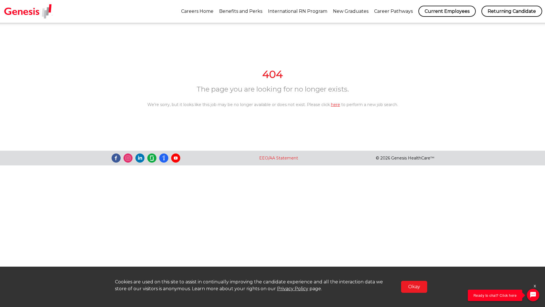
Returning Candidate (512, 11)
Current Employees (447, 11)
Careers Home (197, 11)
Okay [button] (414, 286)
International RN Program (297, 11)
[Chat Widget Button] (533, 295)
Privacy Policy (292, 288)
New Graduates (350, 11)
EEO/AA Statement (278, 158)
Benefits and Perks (240, 11)
